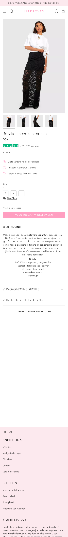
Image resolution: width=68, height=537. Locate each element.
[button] (11, 11)
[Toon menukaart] (4, 11)
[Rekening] (56, 11)
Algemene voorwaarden (14, 508)
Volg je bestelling (11, 471)
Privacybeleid (9, 502)
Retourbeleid (9, 496)
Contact (6, 465)
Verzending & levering (13, 490)
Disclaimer (7, 459)
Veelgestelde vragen (12, 453)
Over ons (7, 446)
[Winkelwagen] (63, 11)
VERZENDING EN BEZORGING (23, 300)
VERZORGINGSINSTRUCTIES (21, 289)
